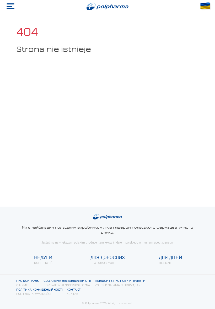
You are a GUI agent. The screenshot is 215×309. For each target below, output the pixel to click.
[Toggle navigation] (10, 6)
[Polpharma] (107, 6)
